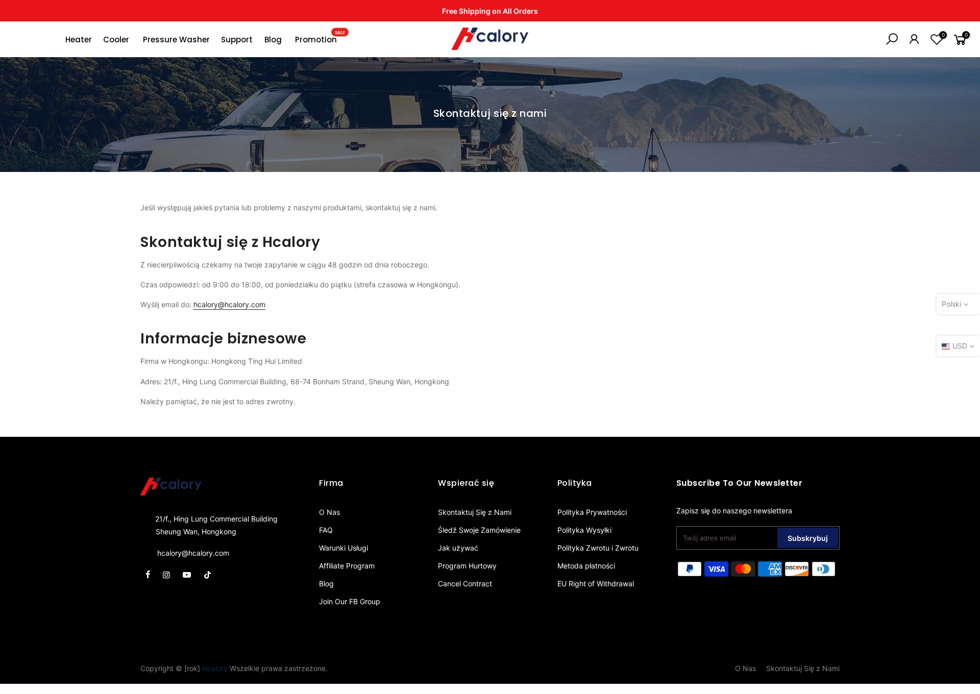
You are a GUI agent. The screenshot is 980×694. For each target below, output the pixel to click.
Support (237, 39)
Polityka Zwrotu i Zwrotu (598, 547)
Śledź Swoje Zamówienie (479, 530)
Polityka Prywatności (592, 512)
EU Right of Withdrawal (595, 583)
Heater (78, 39)
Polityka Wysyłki (584, 530)
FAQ (326, 530)
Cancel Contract (465, 583)
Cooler (116, 39)
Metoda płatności (586, 565)
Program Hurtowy (467, 565)
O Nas (329, 512)
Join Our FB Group (349, 601)
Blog (273, 39)
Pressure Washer (176, 39)
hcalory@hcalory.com (229, 304)
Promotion (320, 37)
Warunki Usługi (343, 547)
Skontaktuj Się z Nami (474, 512)
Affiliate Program (347, 565)
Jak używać (458, 547)
